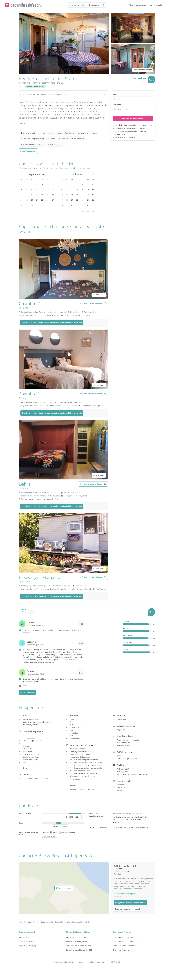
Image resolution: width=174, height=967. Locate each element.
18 (42, 195)
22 (27, 200)
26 (47, 200)
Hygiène (126, 628)
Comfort (126, 621)
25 (42, 200)
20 (53, 195)
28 (21, 205)
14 (21, 195)
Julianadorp (74, 5)
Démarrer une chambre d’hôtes (78, 946)
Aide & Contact (25, 937)
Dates (84, 5)
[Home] (20, 922)
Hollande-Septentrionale (43, 82)
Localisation (127, 635)
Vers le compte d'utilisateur (77, 937)
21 (21, 200)
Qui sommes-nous (26, 941)
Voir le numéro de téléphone (125, 893)
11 (42, 189)
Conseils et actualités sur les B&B (79, 950)
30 (32, 205)
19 (47, 195)
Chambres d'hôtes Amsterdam (125, 937)
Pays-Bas (60, 82)
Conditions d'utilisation (97, 962)
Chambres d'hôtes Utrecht (123, 941)
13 (53, 189)
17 (37, 195)
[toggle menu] (167, 5)
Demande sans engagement (35, 86)
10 (37, 189)
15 (27, 195)
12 (47, 189)
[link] (24, 5)
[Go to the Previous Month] (21, 174)
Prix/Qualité (127, 642)
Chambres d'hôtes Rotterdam (124, 946)
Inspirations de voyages (28, 946)
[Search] (103, 4)
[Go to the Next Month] (93, 174)
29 (27, 205)
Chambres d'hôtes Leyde (122, 950)
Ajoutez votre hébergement (76, 941)
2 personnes (94, 5)
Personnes (117, 104)
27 (53, 200)
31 (88, 205)
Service (125, 650)
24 (37, 200)
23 (32, 200)
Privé (81, 962)
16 (32, 195)
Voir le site (118, 896)
